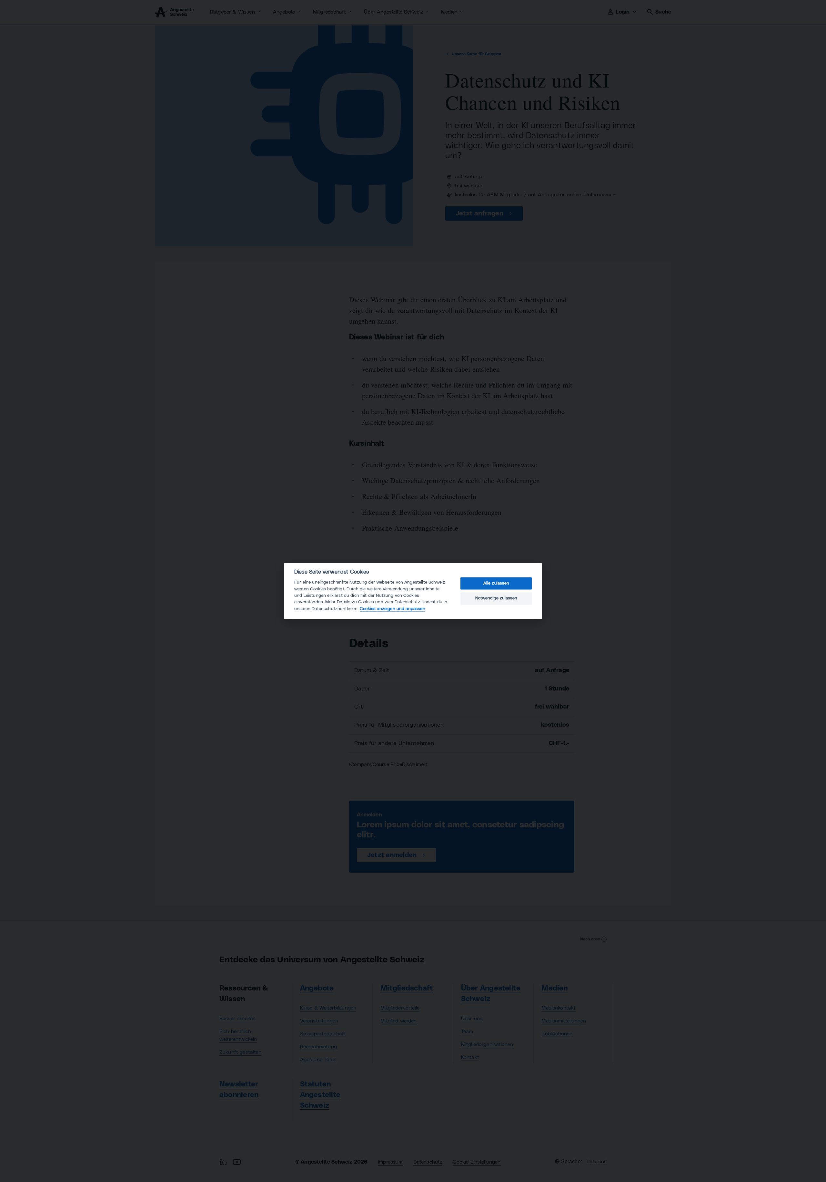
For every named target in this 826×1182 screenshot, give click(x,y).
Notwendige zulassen (496, 598)
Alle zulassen (496, 583)
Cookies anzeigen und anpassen (392, 609)
